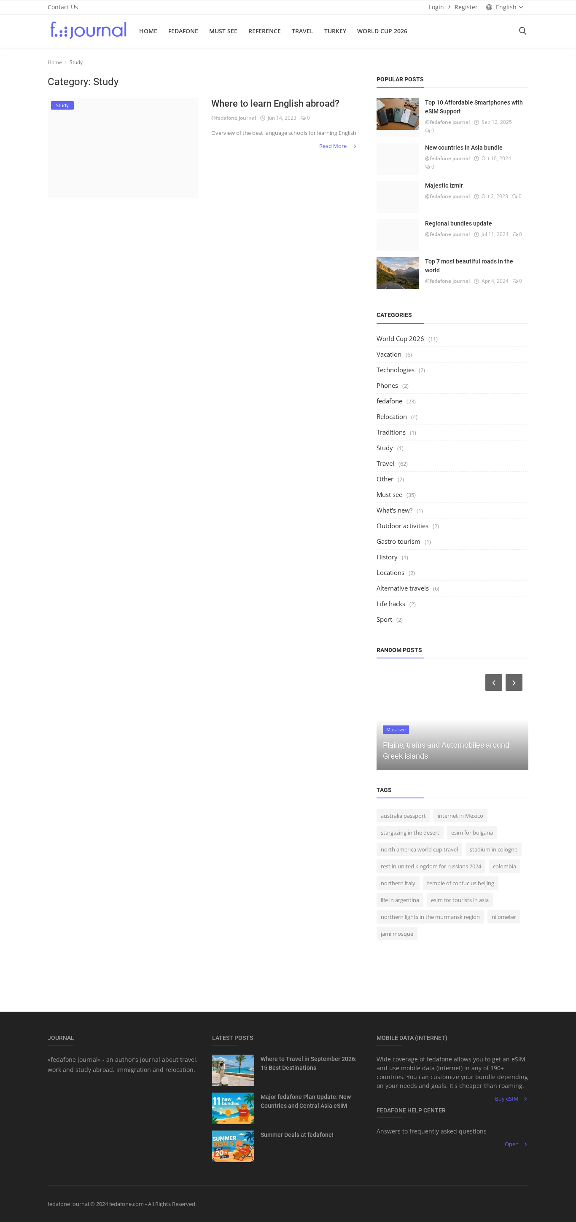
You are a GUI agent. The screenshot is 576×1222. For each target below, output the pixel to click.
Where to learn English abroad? (275, 103)
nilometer (504, 917)
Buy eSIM (507, 1098)
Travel (302, 31)
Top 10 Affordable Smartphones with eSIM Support (474, 107)
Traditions (391, 432)
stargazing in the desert (410, 832)
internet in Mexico (460, 815)
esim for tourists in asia (460, 900)
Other (385, 479)
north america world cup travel (419, 849)
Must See (223, 31)
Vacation (389, 354)
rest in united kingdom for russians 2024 (431, 866)
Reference (264, 31)
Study (385, 447)
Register (466, 7)
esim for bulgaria (472, 832)
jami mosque (397, 933)
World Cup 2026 (382, 31)
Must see (389, 494)
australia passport (403, 815)
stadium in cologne (493, 849)
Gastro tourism (398, 541)
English (506, 7)
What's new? (394, 510)
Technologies (396, 369)
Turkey (335, 31)
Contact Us (63, 7)
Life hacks (391, 603)
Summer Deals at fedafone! (297, 1134)
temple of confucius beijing (460, 883)
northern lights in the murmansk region (430, 917)
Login (436, 7)
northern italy (398, 883)
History (387, 557)
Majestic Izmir (444, 185)
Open (512, 1144)
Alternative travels (403, 588)
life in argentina (400, 900)
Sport (384, 619)
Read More (333, 146)
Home (148, 31)
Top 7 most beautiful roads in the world (469, 266)
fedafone (183, 31)
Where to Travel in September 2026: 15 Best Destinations (309, 1063)
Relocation (392, 416)
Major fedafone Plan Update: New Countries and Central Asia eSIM (306, 1101)
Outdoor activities (402, 525)
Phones (387, 385)
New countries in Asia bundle (464, 147)
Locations (390, 572)
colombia (504, 866)
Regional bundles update (458, 223)
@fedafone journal (233, 117)
